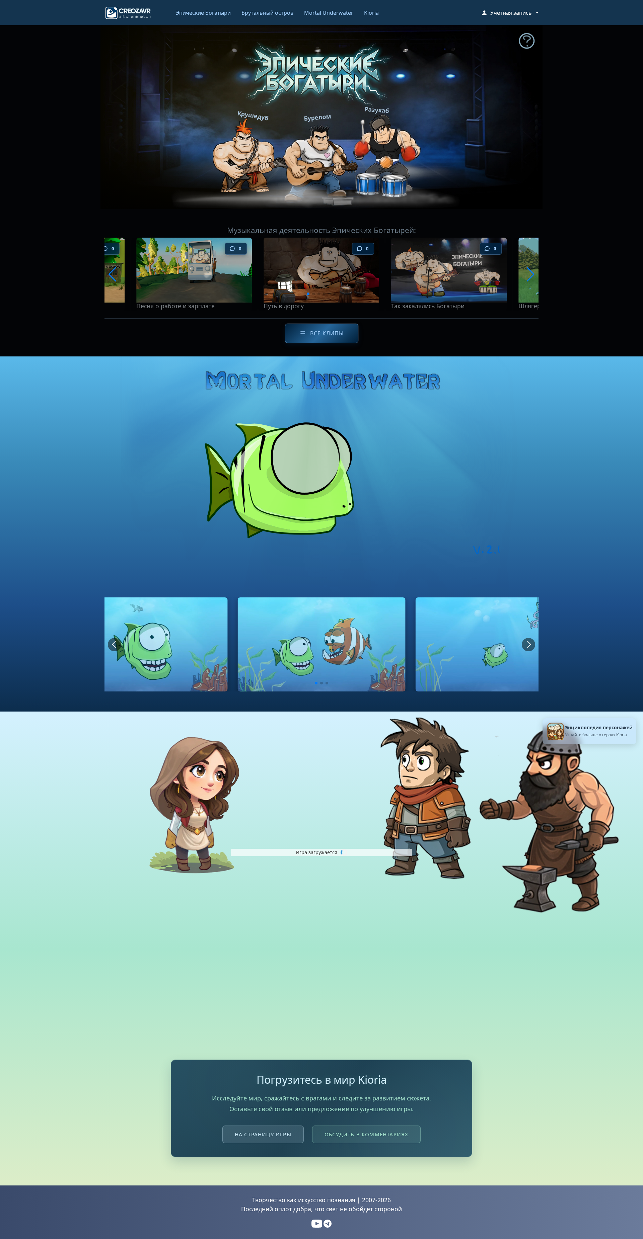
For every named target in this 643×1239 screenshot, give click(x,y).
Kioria (371, 12)
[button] (510, 13)
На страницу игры (263, 1134)
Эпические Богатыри (203, 12)
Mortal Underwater (328, 12)
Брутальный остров (267, 12)
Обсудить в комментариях (367, 1134)
